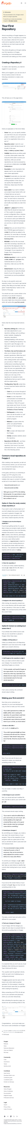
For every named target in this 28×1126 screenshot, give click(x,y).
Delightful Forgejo (8, 1095)
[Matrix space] (7, 1116)
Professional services (9, 1097)
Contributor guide (8, 1077)
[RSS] (14, 1116)
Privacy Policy (7, 1107)
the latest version (13, 21)
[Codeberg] (17, 1116)
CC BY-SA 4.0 (13, 1121)
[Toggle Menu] (25, 3)
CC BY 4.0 (19, 1123)
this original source (19, 1032)
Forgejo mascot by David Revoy (10, 1123)
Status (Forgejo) (7, 1089)
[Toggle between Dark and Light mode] (21, 3)
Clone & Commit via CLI (11, 485)
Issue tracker (7, 1073)
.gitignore (14, 208)
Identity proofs (7, 1066)
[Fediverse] (10, 1116)
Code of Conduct (8, 1109)
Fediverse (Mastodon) (9, 1048)
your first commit (19, 302)
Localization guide (8, 1079)
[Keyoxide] (4, 1116)
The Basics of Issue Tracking (15, 409)
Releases (6, 1043)
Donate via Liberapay (9, 1081)
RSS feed (6, 1052)
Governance (7, 1061)
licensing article (8, 238)
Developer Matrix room (9, 1075)
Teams (5, 1064)
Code (5, 1059)
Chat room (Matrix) (8, 1050)
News (5, 1046)
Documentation (7, 1093)
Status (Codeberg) (8, 1091)
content (9, 1030)
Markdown (7, 254)
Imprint (5, 1104)
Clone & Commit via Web (11, 488)
